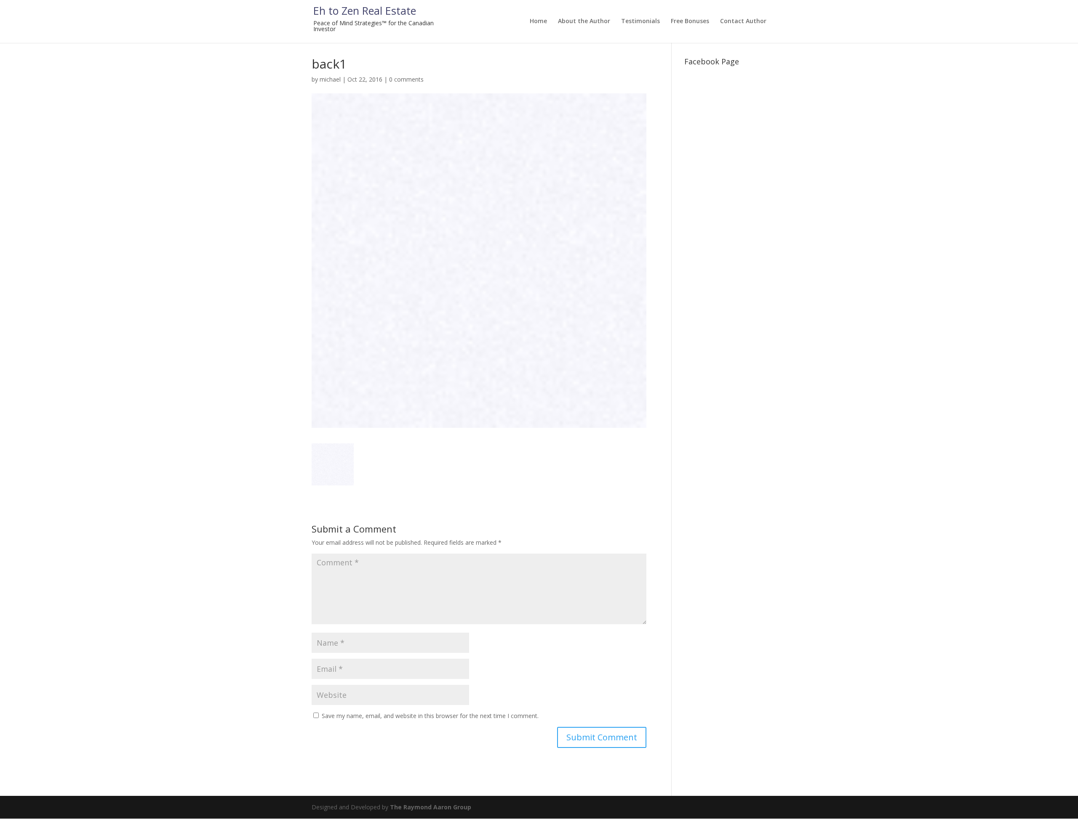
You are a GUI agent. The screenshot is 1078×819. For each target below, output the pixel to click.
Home (538, 21)
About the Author (584, 21)
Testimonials (640, 21)
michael (330, 79)
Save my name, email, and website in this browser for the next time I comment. (430, 716)
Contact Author (743, 21)
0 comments (406, 79)
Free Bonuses (690, 21)
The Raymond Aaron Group (430, 807)
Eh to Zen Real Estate (364, 10)
